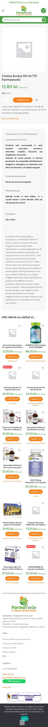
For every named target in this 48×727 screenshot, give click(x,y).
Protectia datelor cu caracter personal (16, 639)
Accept (24, 719)
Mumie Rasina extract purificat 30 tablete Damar (12, 525)
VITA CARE (12, 403)
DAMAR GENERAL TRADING (12, 538)
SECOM (35, 496)
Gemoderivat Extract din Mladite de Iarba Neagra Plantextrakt (36, 429)
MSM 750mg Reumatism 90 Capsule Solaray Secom (35, 482)
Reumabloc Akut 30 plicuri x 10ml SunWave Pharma (12, 569)
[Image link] (24, 604)
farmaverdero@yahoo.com (14, 677)
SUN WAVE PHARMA (12, 583)
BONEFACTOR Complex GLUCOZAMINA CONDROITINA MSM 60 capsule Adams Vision (36, 348)
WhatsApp (15, 681)
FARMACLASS (12, 361)
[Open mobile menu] (3, 10)
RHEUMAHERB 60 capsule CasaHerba (35, 568)
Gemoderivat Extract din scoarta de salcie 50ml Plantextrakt (12, 467)
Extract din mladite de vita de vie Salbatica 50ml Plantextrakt (12, 429)
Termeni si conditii (9, 648)
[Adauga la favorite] (36, 100)
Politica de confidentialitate (12, 643)
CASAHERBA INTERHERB (35, 583)
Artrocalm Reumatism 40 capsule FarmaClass (12, 346)
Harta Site (6, 687)
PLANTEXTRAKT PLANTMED (12, 443)
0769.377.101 (8, 674)
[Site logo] (24, 10)
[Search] (44, 20)
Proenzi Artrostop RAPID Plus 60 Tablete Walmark (35, 525)
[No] (22, 722)
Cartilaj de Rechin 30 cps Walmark (36, 388)
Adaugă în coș (23, 100)
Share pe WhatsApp (10, 118)
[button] (12, 356)
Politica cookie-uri (9, 652)
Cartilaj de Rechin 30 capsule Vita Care (12, 388)
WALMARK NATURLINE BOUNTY (35, 404)
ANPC (4, 656)
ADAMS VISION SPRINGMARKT (35, 361)
